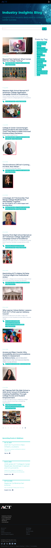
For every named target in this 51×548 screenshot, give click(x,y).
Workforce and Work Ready (13, 322)
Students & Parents (7, 516)
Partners (39, 69)
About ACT (3, 528)
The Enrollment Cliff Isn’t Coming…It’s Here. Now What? (16, 166)
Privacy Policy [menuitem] (4, 546)
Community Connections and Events (15, 245)
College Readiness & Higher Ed (13, 404)
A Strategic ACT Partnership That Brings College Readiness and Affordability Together (16, 200)
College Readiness (10, 64)
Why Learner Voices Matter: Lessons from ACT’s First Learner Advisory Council (17, 312)
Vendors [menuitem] (12, 546)
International (40, 67)
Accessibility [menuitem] (34, 546)
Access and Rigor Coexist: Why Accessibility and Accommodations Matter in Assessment (16, 354)
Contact (28, 534)
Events (2, 531)
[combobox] (22, 28)
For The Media (29, 531)
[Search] (44, 28)
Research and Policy (42, 71)
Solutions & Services (6, 532)
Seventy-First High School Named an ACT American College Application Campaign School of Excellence (17, 237)
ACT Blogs (28, 528)
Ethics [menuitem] (27, 546)
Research (28, 529)
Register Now (7, 474)
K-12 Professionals (6, 517)
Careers (3, 529)
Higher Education (10, 63)
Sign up (6, 453)
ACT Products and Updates (22, 63)
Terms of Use (13, 541)
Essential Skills (40, 59)
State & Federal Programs (7, 534)
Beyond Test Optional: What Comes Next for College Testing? (17, 60)
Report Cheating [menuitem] (20, 546)
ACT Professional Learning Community (42, 48)
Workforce (4, 520)
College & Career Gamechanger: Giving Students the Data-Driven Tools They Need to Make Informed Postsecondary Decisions (17, 130)
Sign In (28, 532)
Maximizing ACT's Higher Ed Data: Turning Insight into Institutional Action (16, 275)
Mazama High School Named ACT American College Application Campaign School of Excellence (16, 92)
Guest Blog (8, 138)
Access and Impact (10, 101)
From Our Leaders (41, 61)
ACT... (4, 243)
